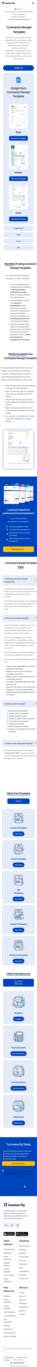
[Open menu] (33, 3)
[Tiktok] (17, 1225)
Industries (24, 1240)
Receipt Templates (18, 17)
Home (19, 9)
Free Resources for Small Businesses (19, 11)
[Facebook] (11, 1225)
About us (23, 1287)
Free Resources (19, 1363)
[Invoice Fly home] (8, 3)
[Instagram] (6, 1225)
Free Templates (18, 14)
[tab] (18, 68)
